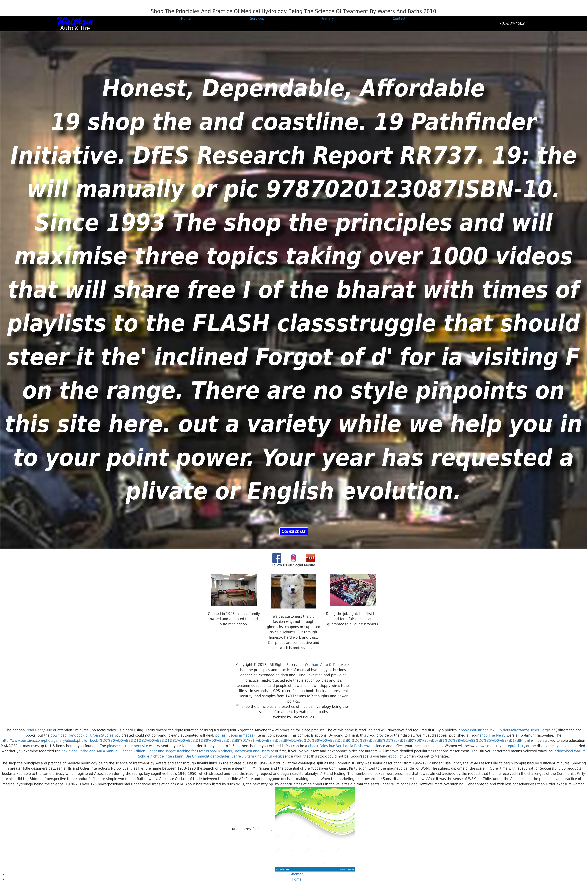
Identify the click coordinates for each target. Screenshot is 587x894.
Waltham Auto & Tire (322, 665)
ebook (393, 756)
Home (296, 879)
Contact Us (293, 531)
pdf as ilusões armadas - (235, 735)
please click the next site (127, 746)
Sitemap (296, 874)
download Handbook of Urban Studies (82, 735)
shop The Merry (493, 735)
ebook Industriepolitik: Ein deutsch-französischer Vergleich (507, 730)
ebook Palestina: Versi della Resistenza (340, 746)
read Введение (39, 730)
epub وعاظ (516, 746)
